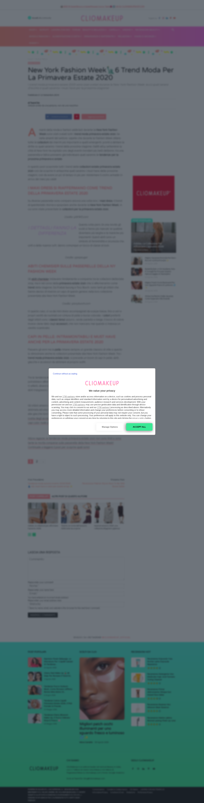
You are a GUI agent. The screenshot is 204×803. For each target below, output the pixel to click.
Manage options (110, 427)
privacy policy (138, 418)
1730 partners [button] (68, 396)
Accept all (139, 427)
